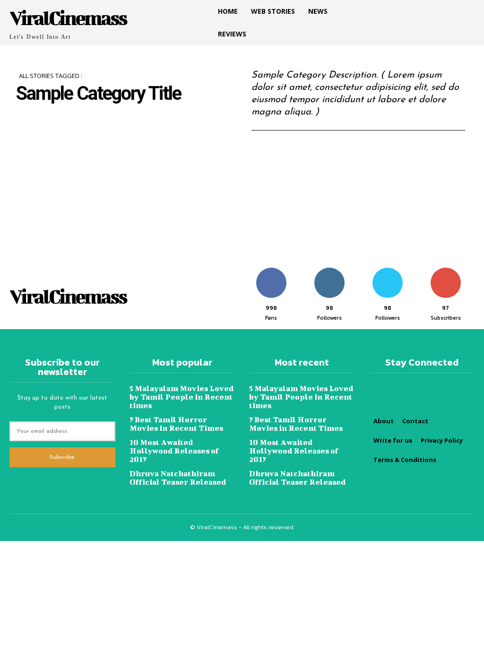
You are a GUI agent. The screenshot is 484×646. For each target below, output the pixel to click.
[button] (463, 22)
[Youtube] (429, 13)
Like (271, 271)
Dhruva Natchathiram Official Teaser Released (178, 477)
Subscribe (445, 271)
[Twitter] (391, 32)
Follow (329, 271)
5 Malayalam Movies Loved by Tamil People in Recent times (181, 397)
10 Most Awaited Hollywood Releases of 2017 (174, 450)
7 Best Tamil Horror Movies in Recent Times (176, 423)
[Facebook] (391, 13)
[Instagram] (410, 13)
